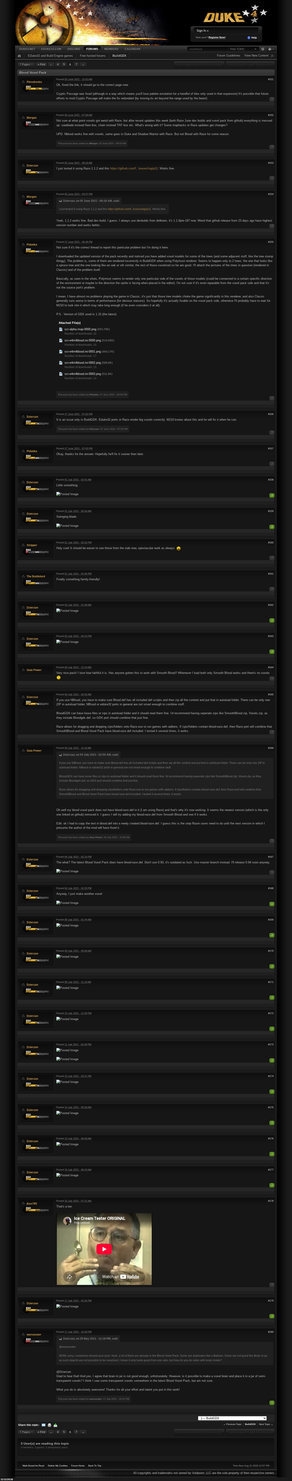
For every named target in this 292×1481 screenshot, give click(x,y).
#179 (271, 1300)
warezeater (34, 1334)
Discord (73, 48)
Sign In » (203, 30)
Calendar (132, 48)
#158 (271, 479)
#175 (271, 1107)
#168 (271, 888)
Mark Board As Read (33, 1465)
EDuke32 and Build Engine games (50, 55)
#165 (271, 694)
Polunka (32, 244)
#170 (271, 950)
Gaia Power (34, 669)
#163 (271, 636)
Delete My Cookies (58, 1465)
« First (41, 64)
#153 (271, 162)
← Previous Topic (232, 1424)
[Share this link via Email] (43, 1424)
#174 (271, 1076)
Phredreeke (34, 81)
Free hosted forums (93, 55)
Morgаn (31, 117)
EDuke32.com (51, 48)
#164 (271, 667)
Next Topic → (266, 1424)
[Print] (49, 1424)
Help (254, 37)
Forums (92, 48)
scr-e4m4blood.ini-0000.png (83, 340)
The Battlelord (36, 576)
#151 (271, 79)
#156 (271, 414)
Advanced (263, 49)
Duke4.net (27, 48)
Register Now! (217, 37)
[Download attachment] (61, 329)
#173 (271, 1044)
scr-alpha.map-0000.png (80, 329)
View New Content (256, 55)
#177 (271, 1169)
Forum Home (78, 1465)
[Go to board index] (98, 22)
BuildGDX (119, 55)
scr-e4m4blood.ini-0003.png (83, 374)
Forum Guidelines (228, 55)
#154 (271, 194)
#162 (271, 605)
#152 (271, 115)
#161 (271, 573)
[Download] (55, 1424)
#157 (271, 448)
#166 (271, 748)
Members (111, 48)
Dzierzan (32, 165)
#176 (271, 1138)
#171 (271, 982)
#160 (271, 542)
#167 (271, 856)
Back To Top (94, 1465)
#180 (271, 1331)
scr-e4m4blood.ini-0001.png (83, 351)
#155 (271, 241)
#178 (271, 1201)
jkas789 (32, 1203)
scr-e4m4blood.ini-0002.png (83, 362)
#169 (271, 919)
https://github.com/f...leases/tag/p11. (134, 168)
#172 (271, 1013)
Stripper (32, 545)
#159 (271, 511)
